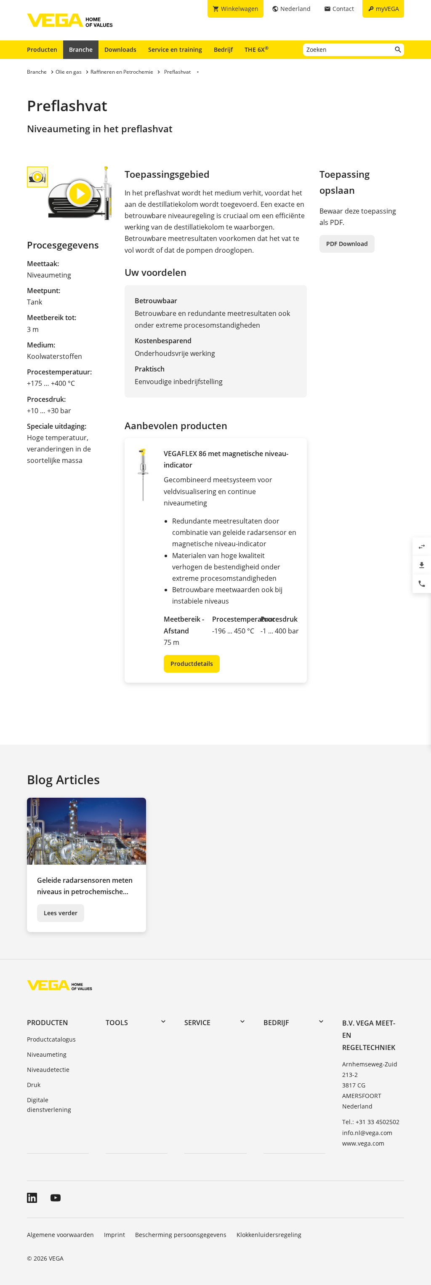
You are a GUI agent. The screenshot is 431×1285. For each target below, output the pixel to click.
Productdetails (191, 664)
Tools (117, 1022)
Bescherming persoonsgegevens (180, 1235)
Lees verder (60, 913)
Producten (42, 49)
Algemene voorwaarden (60, 1235)
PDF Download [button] (347, 244)
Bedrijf (223, 49)
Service (197, 1022)
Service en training (175, 49)
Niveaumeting (47, 1054)
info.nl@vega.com (367, 1133)
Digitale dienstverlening (49, 1105)
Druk (33, 1085)
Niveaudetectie (48, 1070)
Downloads (120, 49)
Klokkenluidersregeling (269, 1235)
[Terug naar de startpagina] (59, 985)
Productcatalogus (51, 1039)
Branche (81, 49)
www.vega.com (363, 1143)
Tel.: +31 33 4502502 (370, 1122)
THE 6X (257, 49)
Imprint (114, 1235)
